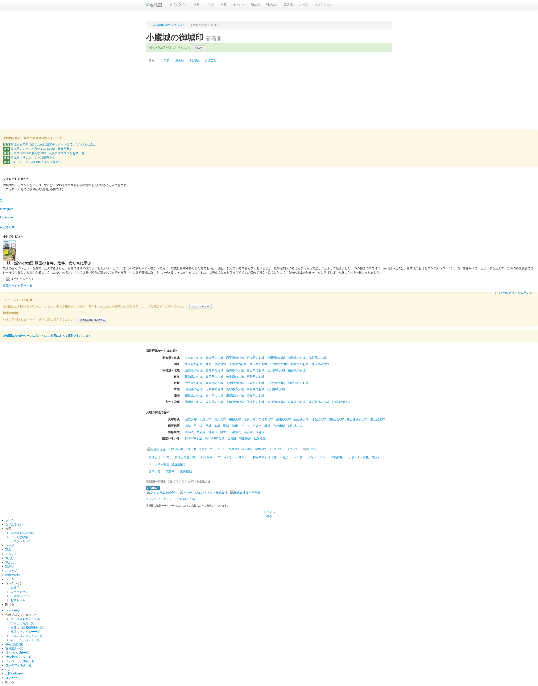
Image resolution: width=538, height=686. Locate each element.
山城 (188, 425)
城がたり (272, 4)
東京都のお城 (194, 364)
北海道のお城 (194, 357)
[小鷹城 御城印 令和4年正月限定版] (199, 94)
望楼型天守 (265, 419)
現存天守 (205, 419)
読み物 (288, 4)
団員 (313, 449)
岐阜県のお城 (235, 376)
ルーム (303, 4)
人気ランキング (21, 541)
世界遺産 (260, 438)
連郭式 (189, 432)
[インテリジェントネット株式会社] (203, 492)
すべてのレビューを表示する (513, 292)
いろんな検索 (19, 537)
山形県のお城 (297, 357)
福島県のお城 (317, 357)
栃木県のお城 (300, 364)
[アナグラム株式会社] (162, 492)
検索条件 (199, 47)
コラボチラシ (19, 591)
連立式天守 (377, 419)
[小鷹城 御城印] (269, 94)
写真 (224, 4)
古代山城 (279, 425)
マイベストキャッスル (25, 619)
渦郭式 (248, 432)
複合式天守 (318, 419)
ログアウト (12, 677)
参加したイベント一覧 (25, 640)
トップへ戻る (269, 514)
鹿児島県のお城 (319, 402)
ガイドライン (317, 457)
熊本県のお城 (255, 402)
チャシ (245, 425)
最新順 (179, 60)
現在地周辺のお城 (22, 533)
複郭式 (236, 432)
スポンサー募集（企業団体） (168, 464)
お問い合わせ (14, 673)
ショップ (11, 570)
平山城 (198, 425)
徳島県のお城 (194, 395)
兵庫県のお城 (214, 383)
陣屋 (235, 425)
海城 (217, 425)
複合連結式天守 (357, 419)
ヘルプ (298, 457)
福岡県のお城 (194, 402)
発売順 (194, 60)
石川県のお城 (276, 370)
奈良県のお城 (276, 383)
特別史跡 (245, 438)
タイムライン (178, 4)
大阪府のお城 (194, 383)
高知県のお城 (255, 395)
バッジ (210, 4)
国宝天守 (191, 419)
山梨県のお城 (194, 370)
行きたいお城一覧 (17, 652)
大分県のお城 (276, 402)
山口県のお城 (276, 389)
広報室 (170, 471)
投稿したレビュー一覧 (25, 631)
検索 (196, 4)
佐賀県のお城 (214, 402)
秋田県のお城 (276, 357)
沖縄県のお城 (341, 402)
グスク (257, 425)
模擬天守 (235, 419)
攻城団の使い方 (185, 457)
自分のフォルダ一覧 (18, 665)
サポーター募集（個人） (364, 457)
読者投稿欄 (12, 575)
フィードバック (200, 306)
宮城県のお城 (255, 357)
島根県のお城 (255, 389)
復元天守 (220, 419)
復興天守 (250, 419)
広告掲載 (186, 471)
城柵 (267, 425)
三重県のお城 (255, 376)
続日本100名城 (214, 438)
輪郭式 (224, 432)
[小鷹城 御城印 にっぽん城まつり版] (234, 94)
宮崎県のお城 (297, 402)
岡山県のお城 (194, 389)
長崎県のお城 (235, 402)
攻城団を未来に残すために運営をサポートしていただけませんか (50, 144)
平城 (208, 425)
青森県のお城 (214, 357)
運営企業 (154, 471)
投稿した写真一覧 (22, 623)
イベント (239, 4)
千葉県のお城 (238, 364)
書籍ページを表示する (17, 285)
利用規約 (206, 457)
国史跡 (231, 438)
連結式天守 (336, 419)
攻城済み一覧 (14, 648)
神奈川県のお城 (216, 364)
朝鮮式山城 (295, 425)
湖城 (226, 425)
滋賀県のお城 (255, 383)
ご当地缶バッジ (21, 596)
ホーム (9, 520)
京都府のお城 (235, 383)
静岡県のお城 (214, 376)
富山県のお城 (255, 370)
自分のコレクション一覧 (27, 635)
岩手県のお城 (235, 357)
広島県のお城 (214, 389)
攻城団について (159, 457)
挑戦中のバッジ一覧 (18, 656)
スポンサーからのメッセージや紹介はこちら (171, 499)
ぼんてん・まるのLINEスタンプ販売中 (32, 162)
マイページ (12, 610)
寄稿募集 (337, 457)
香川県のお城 (214, 395)
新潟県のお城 (235, 370)
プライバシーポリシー (232, 457)
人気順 (165, 60)
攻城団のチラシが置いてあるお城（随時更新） (38, 148)
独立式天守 (301, 419)
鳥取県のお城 (235, 389)
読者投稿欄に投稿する (92, 319)
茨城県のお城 (279, 364)
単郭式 (201, 432)
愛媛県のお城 (235, 395)
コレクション (323, 4)
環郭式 (260, 432)
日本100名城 (193, 438)
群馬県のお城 (320, 364)
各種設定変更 (14, 644)
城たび (255, 4)
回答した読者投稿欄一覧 (27, 627)
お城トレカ (18, 600)
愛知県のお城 (194, 376)
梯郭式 (212, 432)
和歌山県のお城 (298, 383)
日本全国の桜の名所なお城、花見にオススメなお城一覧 (44, 153)
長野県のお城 (214, 370)
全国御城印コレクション (169, 25)
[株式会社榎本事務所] (245, 492)
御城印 (15, 587)
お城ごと (210, 60)
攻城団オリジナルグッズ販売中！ (29, 157)
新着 (152, 60)
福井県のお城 (297, 370)
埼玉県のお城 (258, 364)
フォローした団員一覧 (20, 661)
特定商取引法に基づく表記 (270, 457)
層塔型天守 (283, 419)
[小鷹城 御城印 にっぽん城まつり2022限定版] (163, 94)
